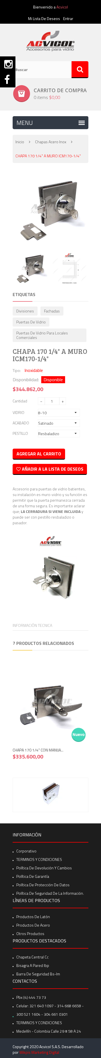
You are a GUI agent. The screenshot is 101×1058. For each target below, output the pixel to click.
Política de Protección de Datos (43, 885)
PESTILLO (20, 433)
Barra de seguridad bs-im (38, 974)
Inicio (19, 142)
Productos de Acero (33, 925)
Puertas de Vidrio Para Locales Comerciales (42, 335)
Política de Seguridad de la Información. (50, 893)
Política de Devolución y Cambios (44, 868)
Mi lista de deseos (44, 18)
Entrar (68, 18)
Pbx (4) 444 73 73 (31, 997)
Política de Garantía (32, 876)
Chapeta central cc (32, 957)
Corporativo (26, 851)
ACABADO (21, 423)
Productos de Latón (33, 917)
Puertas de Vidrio (31, 322)
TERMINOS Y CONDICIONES (39, 859)
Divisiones (25, 311)
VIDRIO (18, 412)
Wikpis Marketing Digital (39, 1052)
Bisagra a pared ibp (32, 965)
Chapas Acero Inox (50, 142)
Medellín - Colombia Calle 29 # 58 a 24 (48, 1031)
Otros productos (30, 933)
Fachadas (52, 311)
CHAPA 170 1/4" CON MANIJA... (38, 750)
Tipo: (17, 370)
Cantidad (20, 401)
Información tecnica (32, 625)
